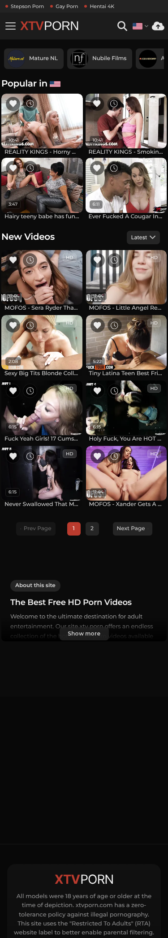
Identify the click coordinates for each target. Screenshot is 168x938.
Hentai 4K (102, 6)
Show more (84, 633)
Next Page (131, 528)
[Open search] (122, 26)
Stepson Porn (27, 6)
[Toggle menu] (10, 26)
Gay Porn (67, 6)
